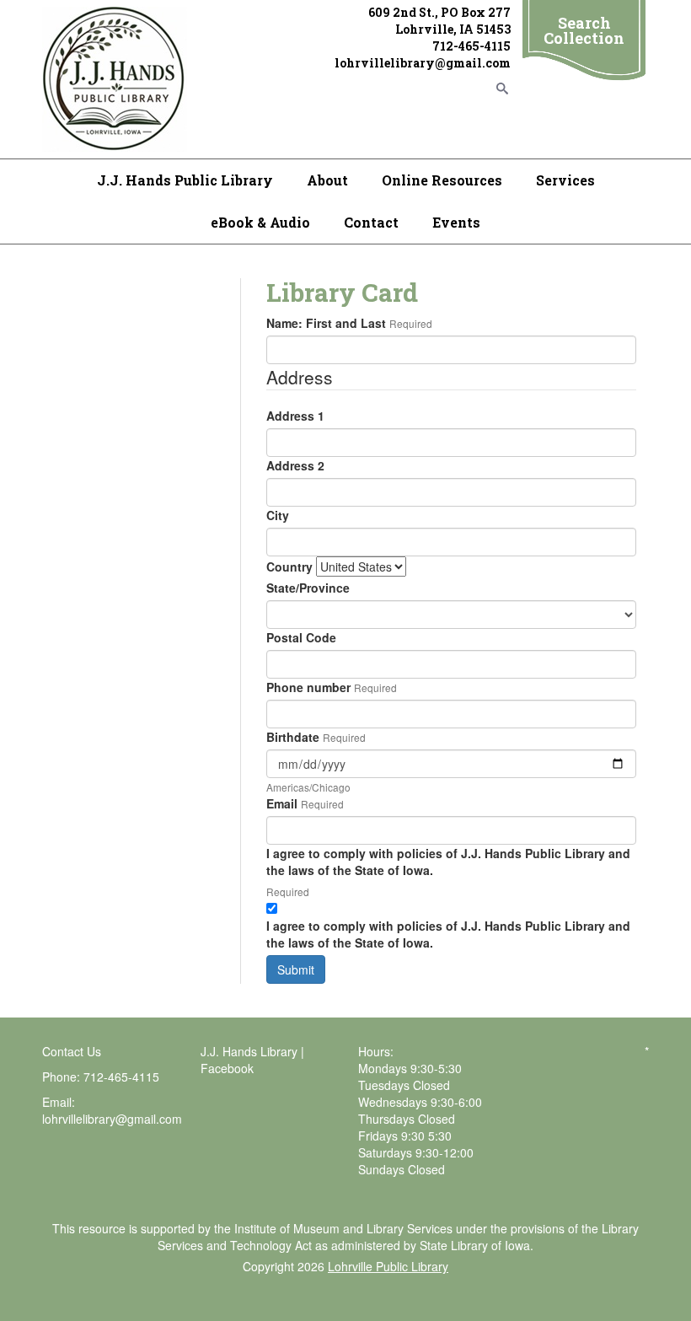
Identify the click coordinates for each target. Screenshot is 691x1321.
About (327, 180)
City (277, 515)
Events (456, 222)
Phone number (308, 687)
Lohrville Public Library (388, 1266)
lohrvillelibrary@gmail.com (112, 1118)
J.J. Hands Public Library (185, 180)
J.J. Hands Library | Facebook (252, 1060)
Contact (371, 222)
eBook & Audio (260, 222)
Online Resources (442, 180)
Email (281, 803)
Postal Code (301, 637)
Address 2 (295, 465)
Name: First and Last (326, 322)
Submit (295, 969)
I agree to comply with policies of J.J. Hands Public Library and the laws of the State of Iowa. (448, 861)
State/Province (308, 587)
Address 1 (295, 415)
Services (565, 180)
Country (289, 566)
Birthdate (292, 736)
